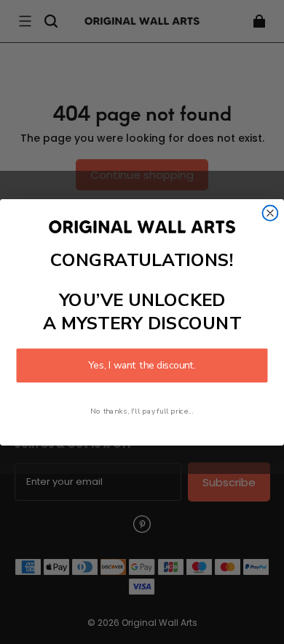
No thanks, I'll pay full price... (141, 411)
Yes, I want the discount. (141, 365)
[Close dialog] (270, 212)
